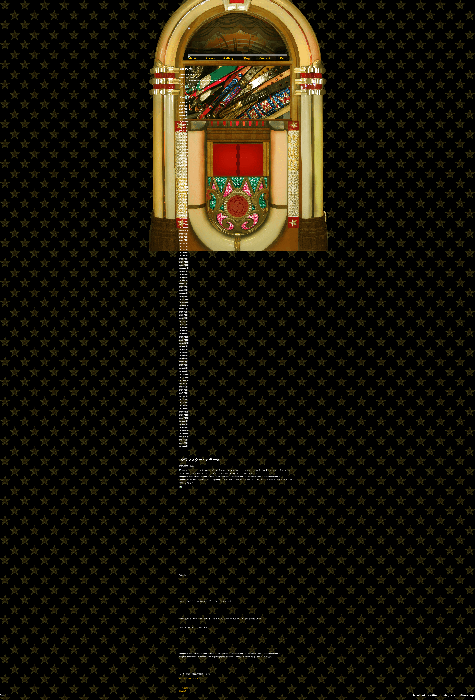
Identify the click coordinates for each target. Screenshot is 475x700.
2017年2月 (183, 406)
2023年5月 (183, 171)
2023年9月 (183, 159)
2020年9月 (183, 271)
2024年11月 (184, 122)
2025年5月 (183, 112)
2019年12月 (184, 299)
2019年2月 (183, 331)
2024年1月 (183, 146)
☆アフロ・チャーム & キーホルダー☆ (194, 84)
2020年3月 (183, 290)
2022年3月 (183, 215)
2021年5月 (183, 246)
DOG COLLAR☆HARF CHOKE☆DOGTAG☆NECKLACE (202, 81)
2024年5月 (183, 137)
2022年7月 (183, 203)
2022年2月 (183, 218)
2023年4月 (183, 175)
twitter (433, 695)
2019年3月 (183, 328)
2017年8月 (183, 387)
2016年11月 (184, 415)
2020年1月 (183, 296)
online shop (466, 695)
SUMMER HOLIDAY (187, 74)
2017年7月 (183, 390)
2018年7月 (183, 353)
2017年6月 (183, 393)
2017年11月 (184, 377)
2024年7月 (183, 131)
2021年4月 (183, 249)
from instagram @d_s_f (188, 678)
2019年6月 (183, 318)
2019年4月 (183, 324)
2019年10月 (184, 306)
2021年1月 (183, 259)
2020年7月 (183, 278)
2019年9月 (183, 309)
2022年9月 (183, 196)
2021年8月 (183, 237)
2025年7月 (183, 109)
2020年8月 (183, 274)
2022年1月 (183, 221)
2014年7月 (183, 446)
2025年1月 (183, 118)
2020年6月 (183, 281)
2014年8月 (183, 443)
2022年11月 (184, 190)
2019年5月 (183, 321)
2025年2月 (183, 115)
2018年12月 (184, 337)
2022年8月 (183, 200)
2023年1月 (183, 184)
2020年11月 (184, 265)
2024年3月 (183, 140)
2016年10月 (184, 418)
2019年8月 (183, 312)
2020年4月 (183, 287)
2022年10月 (184, 193)
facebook (419, 695)
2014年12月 (184, 431)
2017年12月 (184, 374)
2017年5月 (183, 396)
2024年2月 (183, 143)
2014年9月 (183, 440)
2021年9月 (183, 234)
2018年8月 (183, 349)
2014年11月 (184, 434)
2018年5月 (183, 359)
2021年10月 (184, 231)
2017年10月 (184, 381)
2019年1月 (183, 334)
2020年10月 (184, 268)
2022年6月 (183, 206)
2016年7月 (183, 427)
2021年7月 (183, 240)
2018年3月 (183, 365)
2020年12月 (184, 262)
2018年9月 (183, 346)
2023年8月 (183, 162)
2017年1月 (183, 409)
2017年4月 (183, 399)
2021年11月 (184, 228)
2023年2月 (183, 181)
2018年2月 (183, 368)
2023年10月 (184, 156)
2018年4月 (183, 362)
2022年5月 (183, 209)
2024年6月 (183, 134)
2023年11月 (184, 153)
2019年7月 (183, 315)
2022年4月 (183, 212)
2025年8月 (183, 106)
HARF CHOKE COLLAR (189, 77)
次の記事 (184, 691)
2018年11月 (184, 340)
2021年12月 (184, 224)
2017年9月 (183, 384)
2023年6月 (183, 168)
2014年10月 (184, 437)
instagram (448, 695)
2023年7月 (183, 165)
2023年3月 (183, 178)
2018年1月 (183, 371)
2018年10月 (184, 343)
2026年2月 (183, 103)
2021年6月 (183, 243)
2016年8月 (183, 424)
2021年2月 (183, 256)
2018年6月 (183, 356)
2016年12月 (184, 412)
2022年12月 (184, 187)
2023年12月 (184, 150)
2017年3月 (183, 402)
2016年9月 (183, 421)
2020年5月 (183, 284)
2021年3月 (183, 253)
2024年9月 (183, 128)
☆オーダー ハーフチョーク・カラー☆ (194, 87)
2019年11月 (184, 302)
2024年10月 (184, 125)
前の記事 (184, 688)
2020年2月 (183, 293)
